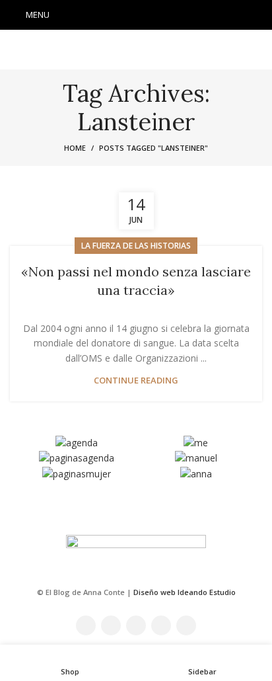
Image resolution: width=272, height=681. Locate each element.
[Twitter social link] (118, 15)
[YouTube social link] (153, 15)
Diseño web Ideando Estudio (184, 592)
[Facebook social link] (101, 15)
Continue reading (136, 380)
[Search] (258, 15)
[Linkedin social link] (170, 15)
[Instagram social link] (136, 15)
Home (75, 148)
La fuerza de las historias (136, 245)
